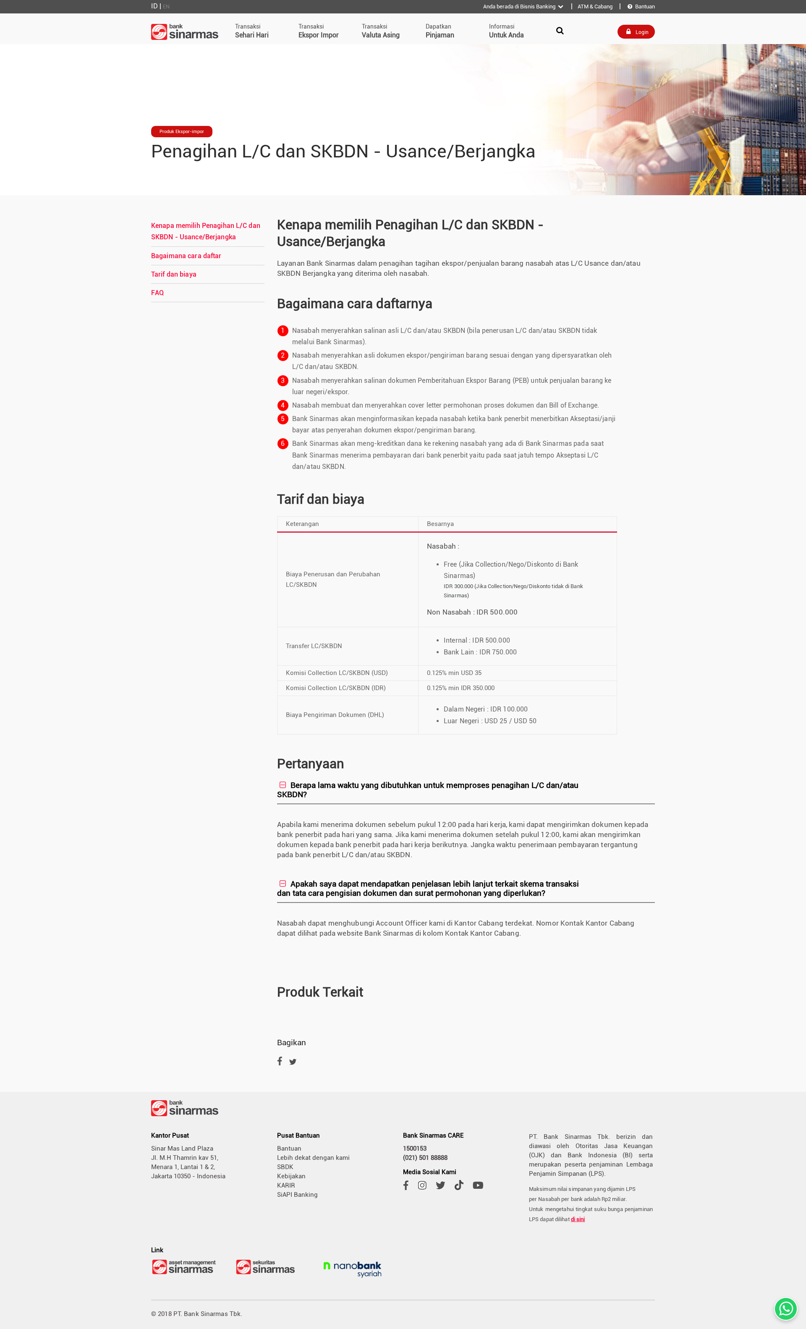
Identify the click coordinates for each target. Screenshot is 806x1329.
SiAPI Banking (297, 1194)
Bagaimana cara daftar (186, 256)
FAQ (157, 293)
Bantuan (641, 6)
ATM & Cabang (595, 6)
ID (154, 6)
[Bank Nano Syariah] (352, 1279)
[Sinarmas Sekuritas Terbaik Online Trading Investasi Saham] (268, 1273)
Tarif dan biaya (173, 274)
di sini (578, 1219)
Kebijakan (291, 1176)
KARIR (286, 1185)
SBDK (285, 1167)
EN (166, 6)
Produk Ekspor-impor (182, 131)
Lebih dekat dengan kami (313, 1158)
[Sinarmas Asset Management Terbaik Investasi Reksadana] (184, 1273)
